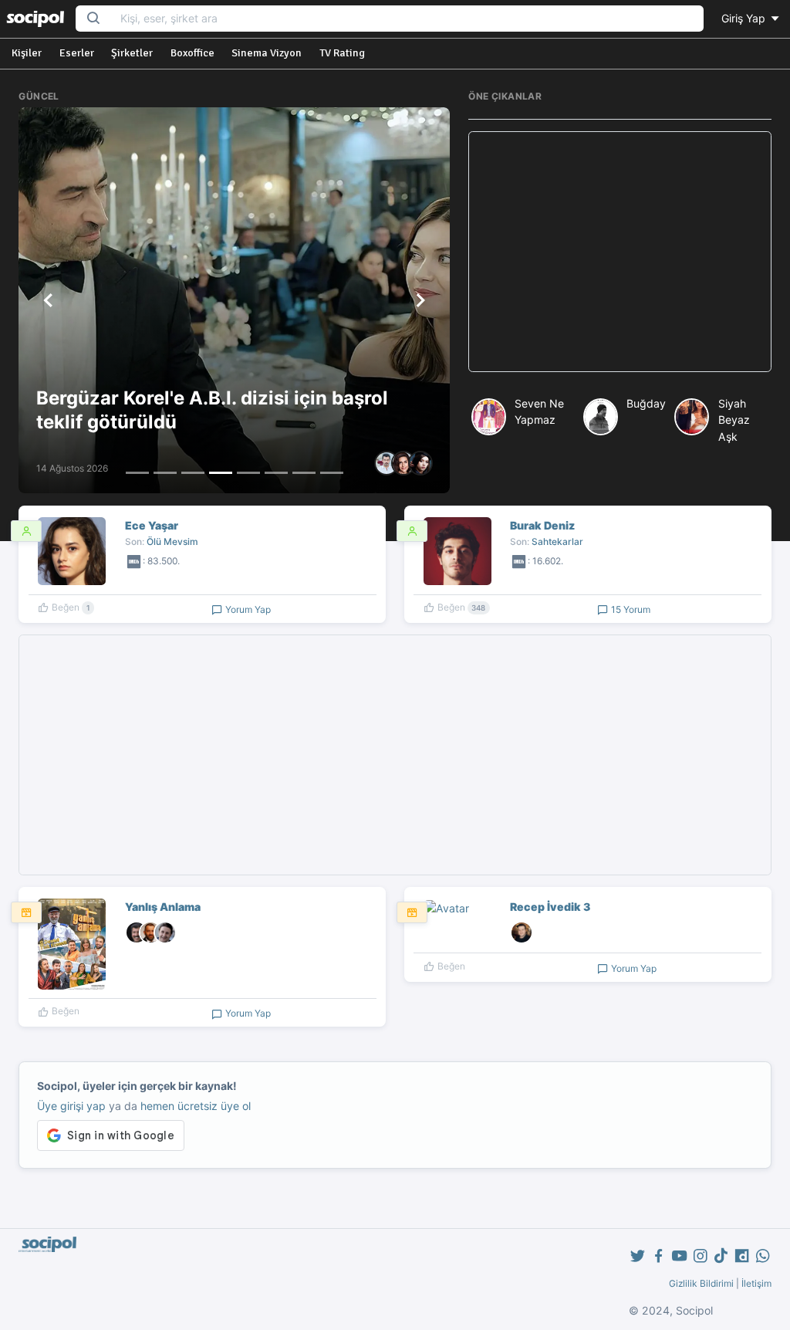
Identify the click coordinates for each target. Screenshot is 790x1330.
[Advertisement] (620, 252)
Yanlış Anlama (163, 906)
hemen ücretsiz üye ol (195, 1105)
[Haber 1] (137, 473)
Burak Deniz (542, 525)
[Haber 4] (220, 473)
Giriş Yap (744, 18)
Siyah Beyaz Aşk (734, 420)
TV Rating (342, 52)
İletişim (756, 1283)
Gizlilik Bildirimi (701, 1283)
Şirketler (132, 52)
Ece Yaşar (151, 525)
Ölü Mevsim (172, 541)
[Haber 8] (331, 473)
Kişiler (27, 52)
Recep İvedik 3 (550, 906)
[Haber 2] (165, 473)
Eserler (76, 52)
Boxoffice (192, 52)
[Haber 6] (276, 473)
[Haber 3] (192, 473)
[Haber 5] (248, 473)
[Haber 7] (304, 473)
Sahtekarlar (557, 541)
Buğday (646, 403)
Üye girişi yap (71, 1105)
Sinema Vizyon (266, 52)
